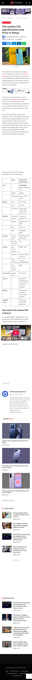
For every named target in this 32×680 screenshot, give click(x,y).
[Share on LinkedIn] (19, 43)
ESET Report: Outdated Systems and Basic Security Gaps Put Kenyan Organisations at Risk (21, 617)
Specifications (6, 22)
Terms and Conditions (12, 673)
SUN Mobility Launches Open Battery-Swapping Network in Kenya (20, 525)
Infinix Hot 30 (17, 99)
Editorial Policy (23, 673)
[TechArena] (16, 3)
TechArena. (13, 667)
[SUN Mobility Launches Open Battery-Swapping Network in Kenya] (7, 526)
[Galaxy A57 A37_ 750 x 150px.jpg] (16, 93)
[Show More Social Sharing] (28, 43)
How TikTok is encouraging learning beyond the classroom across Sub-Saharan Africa (21, 537)
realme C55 (6, 383)
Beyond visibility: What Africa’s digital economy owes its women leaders (20, 643)
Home (6, 671)
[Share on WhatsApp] (24, 43)
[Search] (29, 3)
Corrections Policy (17, 675)
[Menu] (3, 2)
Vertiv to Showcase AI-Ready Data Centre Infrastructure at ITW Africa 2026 (20, 549)
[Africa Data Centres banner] (16, 11)
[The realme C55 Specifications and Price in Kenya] (16, 56)
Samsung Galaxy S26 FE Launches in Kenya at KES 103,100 (21, 514)
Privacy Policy (24, 671)
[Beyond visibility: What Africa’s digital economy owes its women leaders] (7, 644)
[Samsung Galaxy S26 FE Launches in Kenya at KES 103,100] (7, 515)
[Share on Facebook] (4, 43)
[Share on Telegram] (14, 43)
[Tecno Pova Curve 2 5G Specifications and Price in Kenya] (16, 456)
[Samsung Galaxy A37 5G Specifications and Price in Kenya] (16, 481)
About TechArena (14, 671)
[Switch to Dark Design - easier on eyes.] (27, 3)
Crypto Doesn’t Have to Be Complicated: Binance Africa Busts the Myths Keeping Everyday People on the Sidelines (21, 631)
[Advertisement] (16, 153)
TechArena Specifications (13, 36)
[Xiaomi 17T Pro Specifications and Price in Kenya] (16, 431)
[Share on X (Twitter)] (9, 43)
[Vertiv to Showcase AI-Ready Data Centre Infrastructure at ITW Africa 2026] (7, 549)
